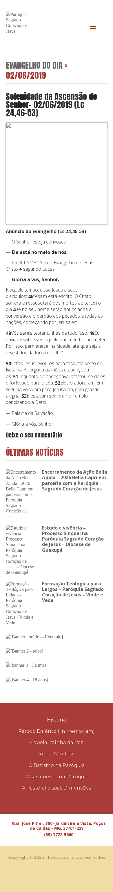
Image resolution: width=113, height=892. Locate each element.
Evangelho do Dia (34, 65)
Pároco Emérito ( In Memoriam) (56, 731)
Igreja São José (57, 754)
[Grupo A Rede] (60, 874)
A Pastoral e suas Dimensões (56, 788)
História (56, 720)
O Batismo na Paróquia (56, 765)
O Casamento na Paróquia (56, 776)
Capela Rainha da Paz (56, 742)
